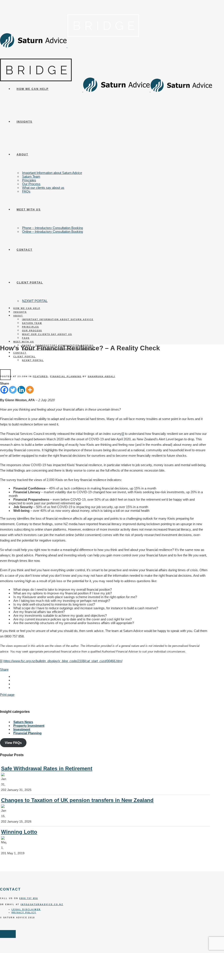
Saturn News (23, 722)
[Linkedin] (21, 390)
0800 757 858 (28, 898)
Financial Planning (66, 376)
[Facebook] (4, 390)
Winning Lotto (19, 832)
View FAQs (13, 743)
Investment (21, 729)
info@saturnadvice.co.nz (42, 904)
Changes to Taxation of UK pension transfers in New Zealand (77, 800)
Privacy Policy (24, 912)
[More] (30, 390)
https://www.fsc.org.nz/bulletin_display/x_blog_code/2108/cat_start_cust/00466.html (62, 661)
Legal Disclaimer (26, 909)
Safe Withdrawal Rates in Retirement (46, 768)
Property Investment (28, 725)
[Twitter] (13, 390)
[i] (123, 434)
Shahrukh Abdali (101, 376)
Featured (40, 376)
